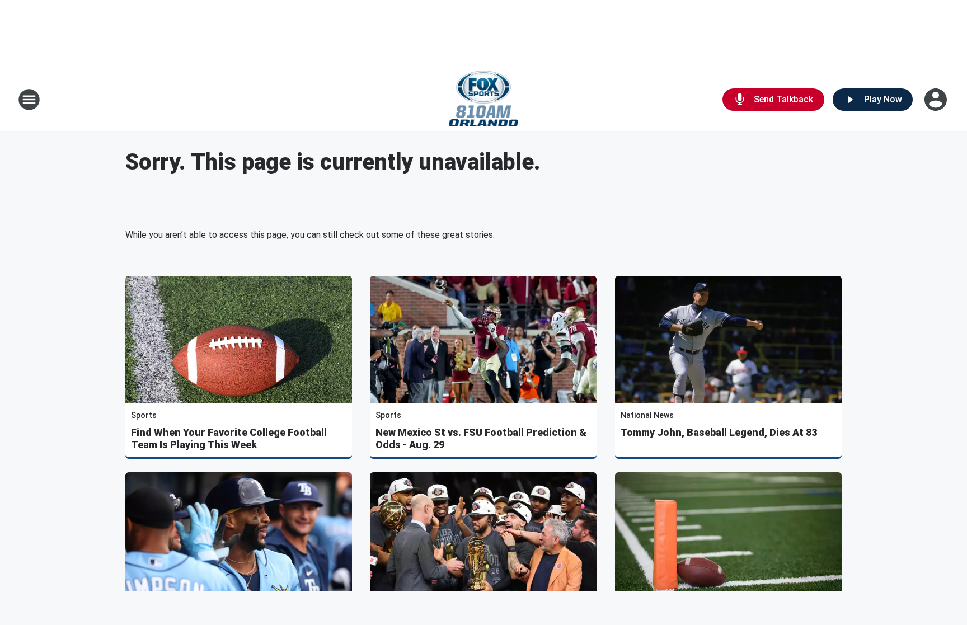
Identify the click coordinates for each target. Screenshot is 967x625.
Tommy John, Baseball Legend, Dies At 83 (719, 432)
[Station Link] (484, 100)
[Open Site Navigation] (29, 99)
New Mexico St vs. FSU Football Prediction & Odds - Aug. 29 (480, 438)
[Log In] (936, 99)
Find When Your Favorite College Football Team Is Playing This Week (229, 438)
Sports (144, 415)
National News (647, 415)
